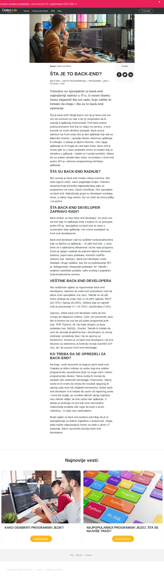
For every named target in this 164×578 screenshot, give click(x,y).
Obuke (26, 11)
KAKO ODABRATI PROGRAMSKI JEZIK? (34, 527)
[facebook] (119, 75)
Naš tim (79, 555)
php (63, 83)
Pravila (39, 569)
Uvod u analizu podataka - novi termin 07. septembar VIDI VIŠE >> (38, 4)
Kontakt (147, 11)
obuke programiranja (74, 80)
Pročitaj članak (41, 539)
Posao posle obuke (40, 11)
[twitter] (124, 75)
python (54, 83)
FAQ (72, 555)
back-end (55, 80)
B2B (53, 11)
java (105, 80)
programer (95, 80)
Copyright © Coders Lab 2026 (19, 569)
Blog (59, 11)
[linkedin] (130, 75)
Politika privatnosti (54, 569)
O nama (88, 555)
